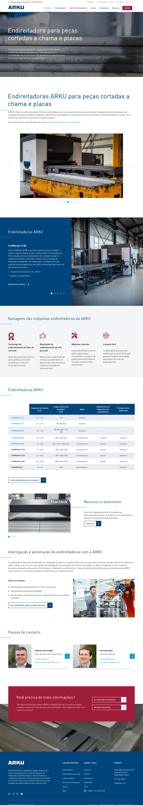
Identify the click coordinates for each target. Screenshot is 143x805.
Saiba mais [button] (90, 524)
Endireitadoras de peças (71, 774)
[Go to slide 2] (64, 202)
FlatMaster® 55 (18, 438)
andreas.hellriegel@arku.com (47, 662)
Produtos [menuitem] (47, 8)
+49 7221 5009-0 (120, 779)
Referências (88, 778)
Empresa (87, 770)
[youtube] (21, 794)
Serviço (65, 786)
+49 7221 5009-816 (107, 659)
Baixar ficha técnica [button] (16, 284)
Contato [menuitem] (127, 8)
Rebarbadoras (67, 770)
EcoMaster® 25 (18, 423)
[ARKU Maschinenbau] (16, 8)
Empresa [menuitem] (115, 8)
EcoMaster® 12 (18, 417)
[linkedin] (9, 794)
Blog (64, 790)
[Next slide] (133, 165)
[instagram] (17, 794)
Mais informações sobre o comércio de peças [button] (28, 605)
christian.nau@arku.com (110, 662)
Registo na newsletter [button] (96, 790)
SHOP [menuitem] (120, 2)
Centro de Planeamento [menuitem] (78, 8)
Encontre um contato (102, 707)
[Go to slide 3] (68, 202)
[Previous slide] (10, 165)
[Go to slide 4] (71, 202)
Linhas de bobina (68, 778)
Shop (86, 786)
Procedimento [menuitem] (60, 8)
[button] (127, 2)
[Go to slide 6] (77, 202)
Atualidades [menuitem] (102, 2)
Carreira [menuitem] (90, 2)
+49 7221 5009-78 (42, 659)
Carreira (87, 774)
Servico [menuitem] (93, 8)
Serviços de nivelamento (71, 782)
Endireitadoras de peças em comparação (63, 122)
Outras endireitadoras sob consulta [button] (24, 480)
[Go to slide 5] (74, 202)
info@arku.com (119, 783)
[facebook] (13, 794)
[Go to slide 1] (61, 202)
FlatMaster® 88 (18, 443)
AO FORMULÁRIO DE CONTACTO (104, 700)
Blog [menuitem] (111, 2)
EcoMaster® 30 (18, 430)
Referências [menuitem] (104, 8)
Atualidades (88, 782)
